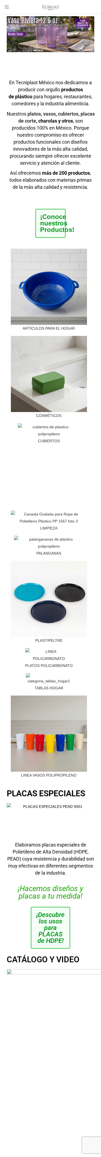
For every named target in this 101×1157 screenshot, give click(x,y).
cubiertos (68, 114)
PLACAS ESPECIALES (46, 793)
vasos (49, 114)
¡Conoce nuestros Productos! (57, 223)
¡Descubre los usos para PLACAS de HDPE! (50, 928)
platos (34, 114)
